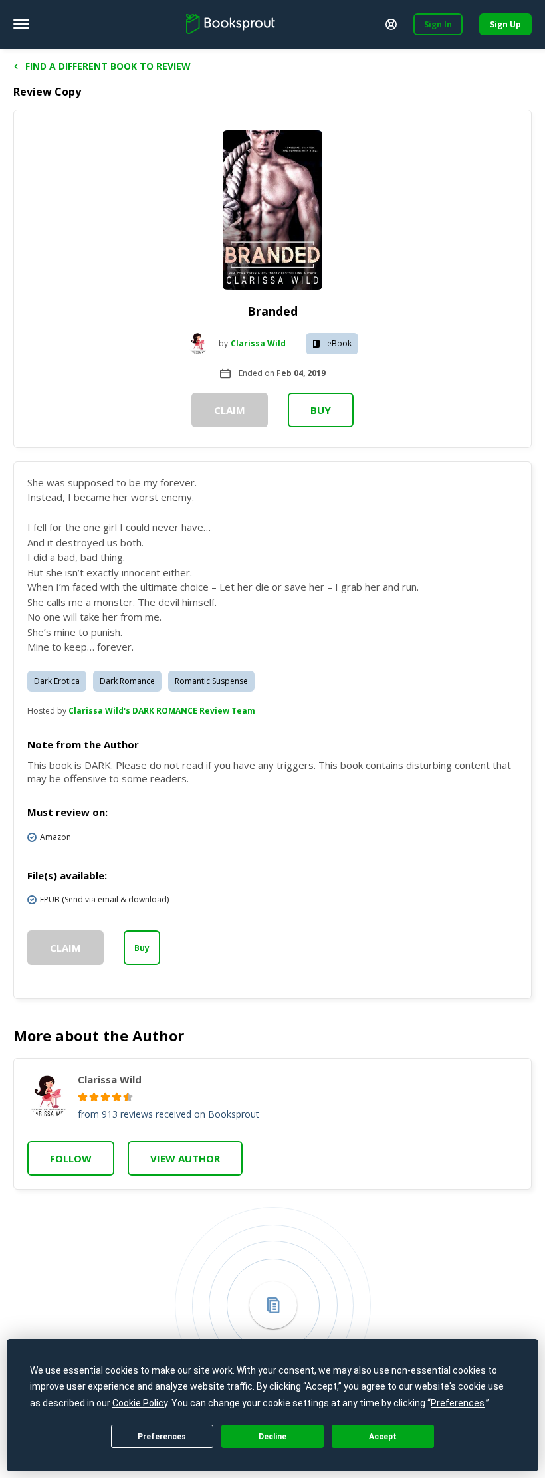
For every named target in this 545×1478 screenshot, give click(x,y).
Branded (272, 311)
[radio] (83, 1097)
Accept (383, 1436)
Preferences (162, 1436)
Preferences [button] (458, 1403)
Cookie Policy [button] (139, 1403)
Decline (272, 1436)
